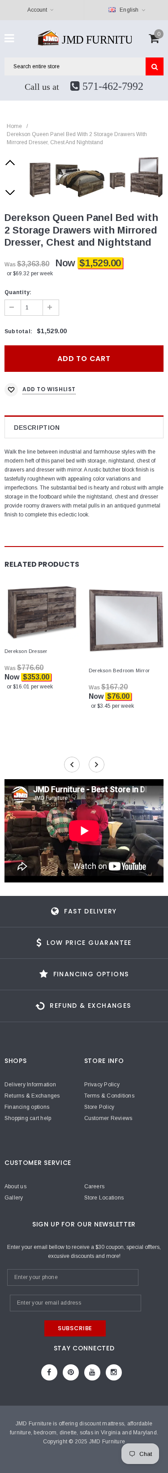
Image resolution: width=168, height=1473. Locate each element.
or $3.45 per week (112, 706)
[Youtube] (92, 1372)
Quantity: (17, 292)
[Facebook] (49, 1372)
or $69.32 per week (30, 273)
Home (14, 126)
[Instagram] (114, 1372)
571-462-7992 (111, 86)
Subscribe (75, 1328)
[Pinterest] (71, 1372)
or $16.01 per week (30, 687)
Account (37, 10)
